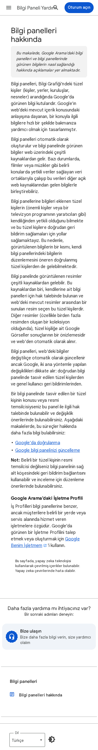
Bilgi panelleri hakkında (40, 695)
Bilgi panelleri (23, 681)
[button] (8, 7)
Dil (17, 733)
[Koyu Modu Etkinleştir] (51, 739)
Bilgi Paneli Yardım (36, 8)
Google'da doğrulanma (37, 443)
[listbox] (27, 740)
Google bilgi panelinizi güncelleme (47, 450)
